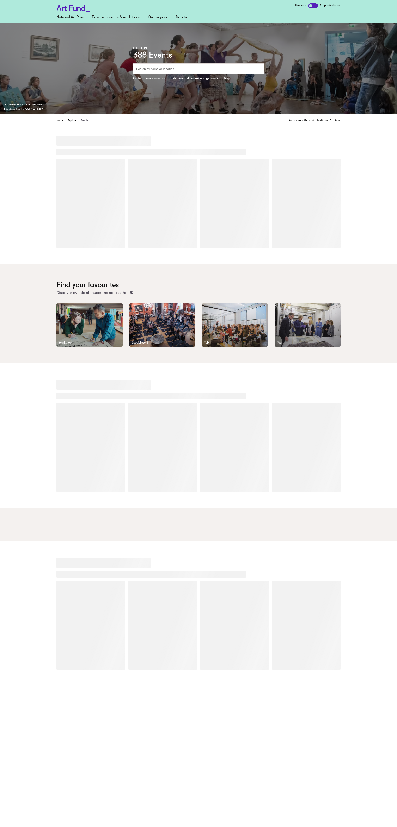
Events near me (154, 78)
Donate (181, 17)
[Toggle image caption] (4, 104)
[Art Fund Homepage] (73, 7)
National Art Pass (70, 17)
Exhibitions (176, 78)
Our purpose (157, 17)
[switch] (313, 5)
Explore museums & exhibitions (116, 17)
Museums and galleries (202, 78)
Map (227, 78)
